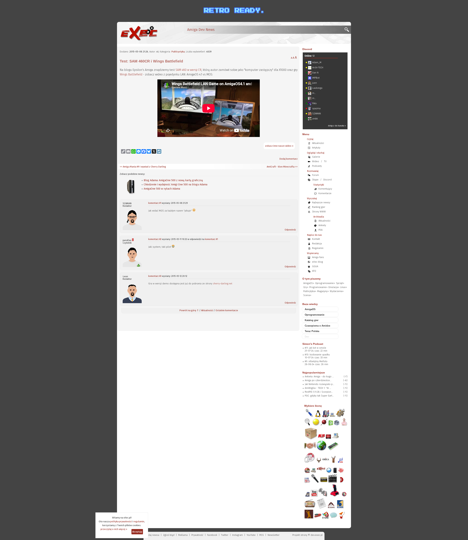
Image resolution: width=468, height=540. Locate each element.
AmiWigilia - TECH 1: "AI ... (318, 388)
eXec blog (317, 261)
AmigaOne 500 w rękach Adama (162, 188)
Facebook (212, 535)
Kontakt (316, 239)
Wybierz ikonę (313, 405)
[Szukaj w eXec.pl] (348, 30)
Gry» (305, 287)
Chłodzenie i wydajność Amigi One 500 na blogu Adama (175, 184)
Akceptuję (137, 531)
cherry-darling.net (222, 283)
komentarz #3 (154, 276)
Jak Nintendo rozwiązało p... (319, 384)
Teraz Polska (312, 331)
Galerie (316, 156)
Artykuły (316, 147)
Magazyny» (323, 291)
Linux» (343, 287)
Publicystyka (178, 51)
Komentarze (324, 193)
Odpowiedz (290, 229)
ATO (314, 271)
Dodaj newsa (152, 535)
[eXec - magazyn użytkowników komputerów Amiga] (139, 33)
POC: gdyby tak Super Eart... (319, 395)
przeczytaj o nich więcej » (114, 529)
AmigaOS (310, 309)
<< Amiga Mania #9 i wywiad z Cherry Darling (143, 166)
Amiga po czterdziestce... (318, 380)
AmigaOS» (308, 283)
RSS (261, 535)
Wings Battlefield (131, 74)
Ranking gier (318, 207)
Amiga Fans (318, 257)
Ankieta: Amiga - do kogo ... (319, 376)
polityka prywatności (121, 521)
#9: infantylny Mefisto (316, 361)
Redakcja (317, 243)
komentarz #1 (154, 203)
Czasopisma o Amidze (317, 325)
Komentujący (325, 188)
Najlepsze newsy (321, 202)
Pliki (320, 229)
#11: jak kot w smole (315, 347)
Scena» (307, 295)
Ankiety (322, 225)
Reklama (183, 535)
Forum (315, 175)
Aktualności (207, 310)
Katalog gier (311, 320)
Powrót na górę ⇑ (189, 310)
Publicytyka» (309, 291)
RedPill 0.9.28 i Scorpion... (319, 391)
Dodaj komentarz (288, 158)
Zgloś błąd (168, 535)
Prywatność (197, 535)
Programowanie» (318, 287)
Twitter (224, 535)
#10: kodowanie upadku (317, 354)
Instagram (237, 535)
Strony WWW (319, 211)
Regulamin (317, 248)
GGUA (315, 266)
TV (325, 161)
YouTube (251, 535)
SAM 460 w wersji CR (188, 70)
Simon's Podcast (312, 343)
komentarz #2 (154, 239)
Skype (315, 179)
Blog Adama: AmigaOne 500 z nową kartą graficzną (173, 180)
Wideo (315, 161)
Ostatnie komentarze (227, 310)
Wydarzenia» (337, 291)
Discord (307, 49)
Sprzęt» (340, 283)
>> (296, 166)
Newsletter (274, 535)
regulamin (138, 521)
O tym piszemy (311, 278)
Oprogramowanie (314, 314)
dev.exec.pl (317, 535)
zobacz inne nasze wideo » (279, 145)
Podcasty (317, 166)
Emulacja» (334, 287)
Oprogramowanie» (325, 283)
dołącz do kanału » (337, 126)
